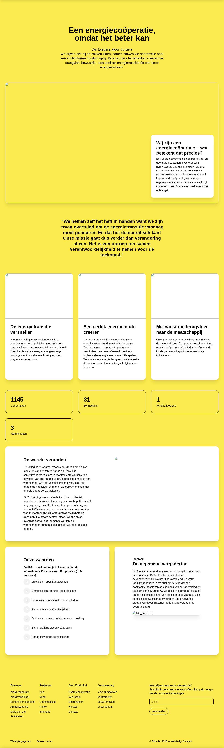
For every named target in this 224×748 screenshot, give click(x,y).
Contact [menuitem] (73, 711)
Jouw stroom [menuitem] (105, 706)
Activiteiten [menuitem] (16, 716)
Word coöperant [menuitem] (19, 692)
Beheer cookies (45, 741)
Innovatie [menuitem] (45, 711)
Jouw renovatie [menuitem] (106, 701)
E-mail (154, 701)
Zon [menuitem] (42, 692)
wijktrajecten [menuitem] (105, 697)
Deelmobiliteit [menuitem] (48, 701)
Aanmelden (159, 711)
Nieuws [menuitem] (73, 706)
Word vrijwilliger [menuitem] (19, 697)
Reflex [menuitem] (43, 706)
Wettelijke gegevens (20, 741)
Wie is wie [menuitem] (75, 697)
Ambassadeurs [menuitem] (19, 706)
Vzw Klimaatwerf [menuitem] (107, 692)
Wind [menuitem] (43, 697)
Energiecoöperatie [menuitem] (79, 692)
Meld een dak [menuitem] (18, 711)
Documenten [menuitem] (76, 701)
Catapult (187, 741)
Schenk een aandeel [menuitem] (22, 701)
